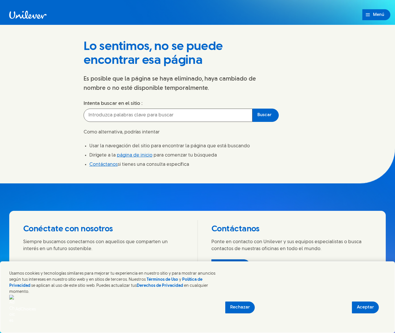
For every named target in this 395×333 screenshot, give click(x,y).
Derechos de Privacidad (160, 286)
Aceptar (365, 307)
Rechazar (240, 307)
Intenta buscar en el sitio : (113, 103)
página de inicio (134, 155)
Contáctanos (103, 164)
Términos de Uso (162, 280)
